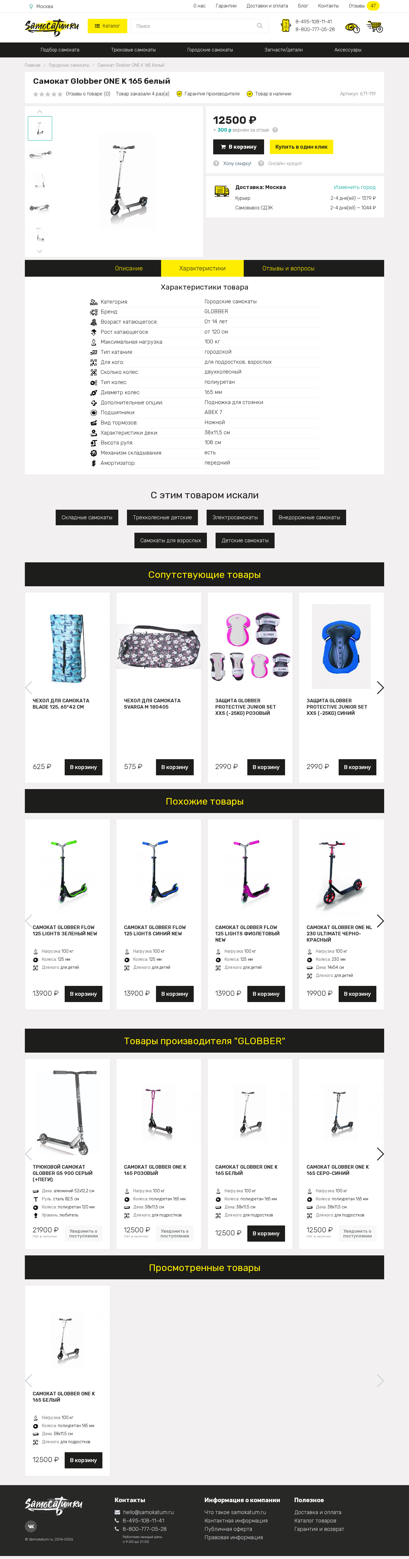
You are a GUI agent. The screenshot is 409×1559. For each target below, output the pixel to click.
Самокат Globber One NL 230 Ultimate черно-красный (339, 934)
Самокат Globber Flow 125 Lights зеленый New (65, 931)
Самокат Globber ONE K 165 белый (246, 1170)
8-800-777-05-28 (315, 29)
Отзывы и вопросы (288, 268)
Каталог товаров (315, 1520)
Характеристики (202, 268)
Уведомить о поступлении (83, 1233)
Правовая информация (234, 1537)
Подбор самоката (60, 50)
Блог (303, 6)
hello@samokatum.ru (148, 1512)
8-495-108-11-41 (314, 22)
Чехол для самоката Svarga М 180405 (152, 704)
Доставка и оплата (317, 1512)
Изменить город (355, 187)
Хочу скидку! (237, 163)
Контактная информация (236, 1520)
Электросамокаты (235, 517)
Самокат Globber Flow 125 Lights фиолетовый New (247, 934)
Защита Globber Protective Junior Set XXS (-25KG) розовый (245, 707)
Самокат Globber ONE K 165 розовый (155, 1170)
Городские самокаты (210, 50)
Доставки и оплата (267, 6)
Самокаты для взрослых (170, 540)
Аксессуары (347, 50)
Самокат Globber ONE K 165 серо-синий (338, 1170)
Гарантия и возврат (319, 1529)
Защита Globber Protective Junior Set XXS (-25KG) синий (337, 707)
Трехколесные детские (162, 517)
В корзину (243, 147)
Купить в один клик (301, 147)
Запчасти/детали (284, 50)
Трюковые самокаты (133, 50)
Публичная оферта (228, 1529)
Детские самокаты (245, 540)
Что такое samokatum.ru (235, 1512)
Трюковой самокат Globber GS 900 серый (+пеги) (63, 1173)
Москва (45, 6)
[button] (380, 687)
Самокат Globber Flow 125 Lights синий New (155, 931)
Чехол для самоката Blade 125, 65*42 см (61, 704)
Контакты (328, 6)
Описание (129, 268)
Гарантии (226, 6)
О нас (199, 6)
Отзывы (362, 6)
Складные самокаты (87, 517)
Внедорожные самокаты (309, 517)
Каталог (111, 26)
